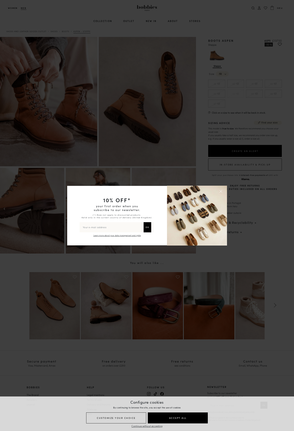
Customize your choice (116, 417)
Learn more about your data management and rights (117, 235)
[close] (221, 191)
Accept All (178, 417)
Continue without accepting (146, 426)
